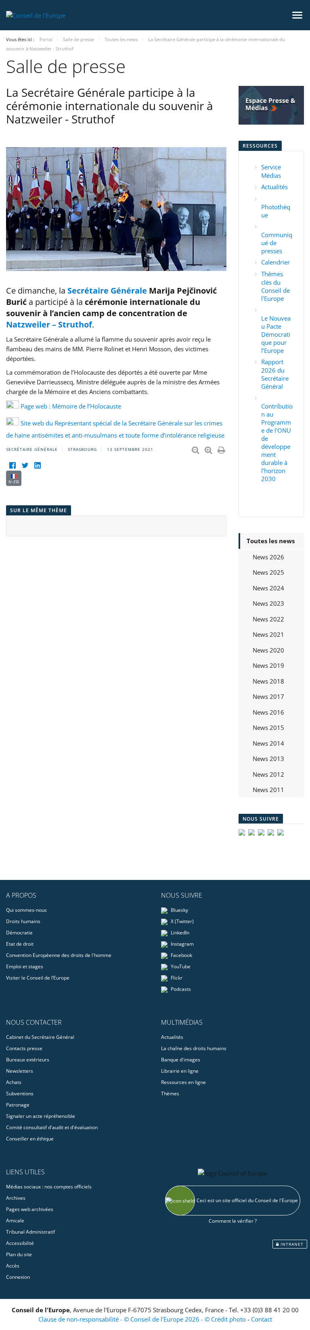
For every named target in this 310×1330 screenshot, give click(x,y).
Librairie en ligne (180, 1070)
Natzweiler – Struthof (49, 324)
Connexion (18, 1277)
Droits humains (23, 921)
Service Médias (271, 171)
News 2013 (268, 759)
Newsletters (19, 1070)
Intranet (291, 1244)
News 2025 (268, 572)
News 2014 (268, 743)
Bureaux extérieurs (27, 1059)
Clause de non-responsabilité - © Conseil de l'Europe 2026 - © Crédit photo (142, 1319)
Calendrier (275, 262)
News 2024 (268, 588)
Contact (261, 1319)
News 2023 (268, 603)
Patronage (17, 1104)
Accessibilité (20, 1243)
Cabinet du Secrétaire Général (40, 1037)
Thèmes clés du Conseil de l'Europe (275, 286)
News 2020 (268, 650)
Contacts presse (24, 1048)
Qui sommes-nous (26, 910)
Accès (12, 1265)
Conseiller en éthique (30, 1138)
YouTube (180, 966)
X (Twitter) (182, 921)
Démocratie (19, 932)
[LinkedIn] (37, 465)
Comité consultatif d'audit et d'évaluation (52, 1127)
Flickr (176, 977)
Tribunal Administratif (30, 1231)
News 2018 (268, 681)
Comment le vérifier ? (233, 1220)
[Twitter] (25, 465)
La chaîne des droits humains (193, 1048)
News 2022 (268, 619)
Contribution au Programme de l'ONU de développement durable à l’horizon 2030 (277, 442)
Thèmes (170, 1093)
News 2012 (268, 774)
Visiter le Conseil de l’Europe (37, 977)
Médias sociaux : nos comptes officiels (49, 1186)
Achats (13, 1082)
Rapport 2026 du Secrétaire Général (275, 374)
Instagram (182, 943)
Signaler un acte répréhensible (40, 1116)
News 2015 (268, 727)
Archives (15, 1197)
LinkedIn (179, 932)
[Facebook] (12, 465)
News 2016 (268, 712)
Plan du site (19, 1254)
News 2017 (268, 696)
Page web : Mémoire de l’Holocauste (71, 406)
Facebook (181, 955)
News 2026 (268, 557)
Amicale (15, 1220)
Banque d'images (180, 1059)
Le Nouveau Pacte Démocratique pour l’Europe (276, 334)
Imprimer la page (222, 448)
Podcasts (180, 989)
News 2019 (268, 665)
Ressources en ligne (183, 1082)
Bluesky (179, 910)
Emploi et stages (24, 966)
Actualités (274, 187)
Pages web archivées (29, 1209)
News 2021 (268, 634)
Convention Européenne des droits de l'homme (58, 955)
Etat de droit (20, 943)
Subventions (20, 1093)
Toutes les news (271, 541)
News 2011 (268, 790)
